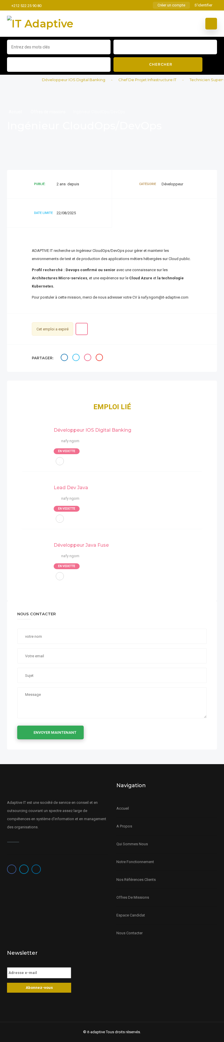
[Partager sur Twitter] (76, 358)
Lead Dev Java (71, 487)
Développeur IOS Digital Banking (67, 79)
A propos (124, 826)
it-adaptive (96, 1032)
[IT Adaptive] (40, 24)
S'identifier (203, 5)
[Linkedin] (36, 869)
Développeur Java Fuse (81, 545)
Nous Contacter (129, 933)
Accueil (16, 111)
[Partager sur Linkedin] (88, 358)
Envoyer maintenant (55, 732)
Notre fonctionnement (135, 862)
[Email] (100, 358)
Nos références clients (136, 879)
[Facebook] (11, 869)
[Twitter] (24, 869)
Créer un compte (171, 5)
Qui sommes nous (132, 844)
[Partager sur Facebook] (65, 358)
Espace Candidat (130, 915)
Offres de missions (48, 111)
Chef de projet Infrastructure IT (142, 79)
